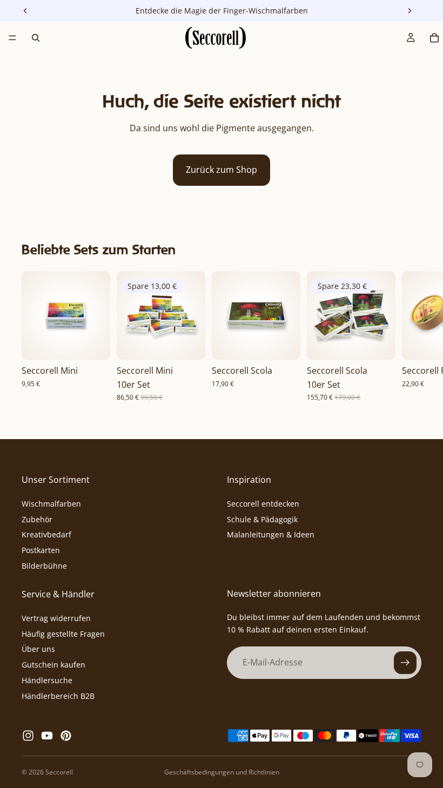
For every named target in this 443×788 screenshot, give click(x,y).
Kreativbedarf (46, 535)
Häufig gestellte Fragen (63, 634)
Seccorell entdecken (263, 504)
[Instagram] (28, 735)
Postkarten (41, 550)
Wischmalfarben (51, 504)
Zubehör (37, 519)
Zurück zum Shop (221, 170)
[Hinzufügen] (93, 343)
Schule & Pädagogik (262, 519)
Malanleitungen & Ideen (270, 535)
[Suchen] (36, 38)
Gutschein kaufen (53, 664)
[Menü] (12, 37)
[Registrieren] (405, 662)
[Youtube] (47, 735)
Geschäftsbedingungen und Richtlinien (221, 772)
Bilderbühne (44, 566)
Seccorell (59, 772)
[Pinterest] (65, 735)
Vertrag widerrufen (56, 618)
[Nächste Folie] (409, 336)
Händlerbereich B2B (58, 696)
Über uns (38, 649)
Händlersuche (47, 680)
